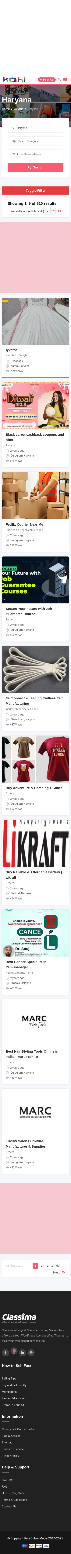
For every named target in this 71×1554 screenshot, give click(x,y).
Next (56, 1272)
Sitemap (7, 1442)
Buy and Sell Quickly (14, 1385)
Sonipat (15, 893)
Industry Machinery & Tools (22, 709)
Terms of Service (13, 1449)
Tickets (10, 445)
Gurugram (17, 455)
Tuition (10, 619)
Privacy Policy (10, 1455)
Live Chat (8, 1480)
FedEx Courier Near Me (24, 524)
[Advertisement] (35, 37)
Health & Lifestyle (16, 355)
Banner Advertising (13, 1398)
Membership (9, 1391)
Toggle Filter (36, 190)
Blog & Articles (11, 1436)
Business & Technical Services (24, 530)
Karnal (14, 365)
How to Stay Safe (13, 1493)
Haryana (25, 365)
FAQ (4, 1486)
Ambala (15, 982)
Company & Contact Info (18, 1429)
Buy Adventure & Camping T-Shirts (34, 788)
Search (38, 167)
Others (10, 793)
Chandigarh (17, 719)
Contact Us (9, 1506)
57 (58, 1265)
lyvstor (11, 350)
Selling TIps (9, 1378)
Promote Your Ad (13, 1405)
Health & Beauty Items (19, 972)
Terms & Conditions (14, 1500)
